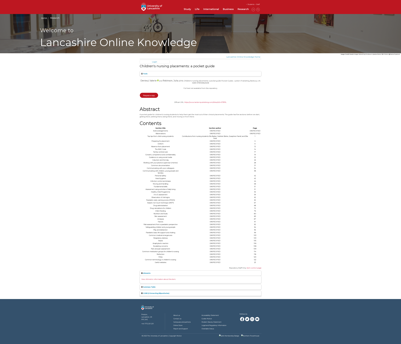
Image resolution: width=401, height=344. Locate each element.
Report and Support (180, 329)
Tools (145, 74)
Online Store (177, 325)
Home (44, 18)
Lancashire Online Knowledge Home (243, 57)
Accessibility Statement (210, 315)
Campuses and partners (182, 322)
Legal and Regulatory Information (214, 325)
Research (243, 9)
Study (187, 9)
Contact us (177, 319)
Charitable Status (208, 329)
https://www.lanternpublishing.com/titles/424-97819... (205, 102)
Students (251, 4)
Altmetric (147, 273)
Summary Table (149, 287)
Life (197, 9)
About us (176, 315)
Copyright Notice (175, 336)
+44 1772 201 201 (147, 324)
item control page (254, 268)
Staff (258, 4)
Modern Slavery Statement (211, 322)
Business (228, 9)
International (211, 9)
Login (154, 62)
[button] (149, 95)
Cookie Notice (207, 319)
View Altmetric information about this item (158, 279)
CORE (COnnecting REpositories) (156, 293)
